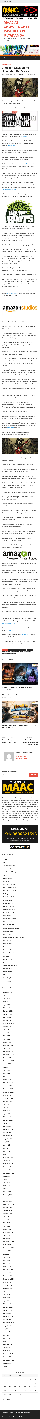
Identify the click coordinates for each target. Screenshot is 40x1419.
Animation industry (8, 623)
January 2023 (7, 1123)
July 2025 (6, 1029)
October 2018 (7, 1282)
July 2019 (6, 1254)
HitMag (21, 1416)
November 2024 (8, 1054)
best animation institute (23, 651)
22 (20, 1390)
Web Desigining (8, 978)
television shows (11, 293)
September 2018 (8, 1285)
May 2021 (6, 1185)
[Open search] (35, 58)
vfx (4, 962)
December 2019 (8, 1238)
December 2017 (8, 1313)
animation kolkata (9, 651)
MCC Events (7, 934)
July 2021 (6, 1179)
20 (10, 1390)
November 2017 (8, 1316)
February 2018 (8, 1307)
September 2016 (8, 1360)
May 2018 (6, 1297)
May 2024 (6, 1073)
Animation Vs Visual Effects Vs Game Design (17, 687)
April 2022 (6, 1151)
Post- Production (8, 947)
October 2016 (7, 1357)
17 (30, 1387)
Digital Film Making (9, 887)
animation (24, 136)
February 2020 (8, 1232)
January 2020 (7, 1235)
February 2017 (8, 1344)
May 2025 (6, 1036)
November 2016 (8, 1354)
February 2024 (8, 1082)
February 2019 (8, 1269)
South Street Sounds (9, 189)
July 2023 (6, 1104)
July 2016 (6, 1366)
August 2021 (7, 1176)
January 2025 (7, 1048)
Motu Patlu (25, 634)
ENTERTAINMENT (9, 897)
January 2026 (7, 1014)
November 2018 (8, 1279)
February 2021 (8, 1195)
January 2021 (7, 1198)
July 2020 (6, 1216)
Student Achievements (10, 950)
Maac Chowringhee (9, 918)
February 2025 (8, 1045)
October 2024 (7, 1058)
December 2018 (8, 1276)
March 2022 (7, 1154)
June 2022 (6, 1145)
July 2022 (6, 1142)
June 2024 (6, 1070)
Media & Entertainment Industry (13, 937)
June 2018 (6, 1294)
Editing (5, 894)
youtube (10, 630)
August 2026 (7, 992)
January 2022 (7, 1160)
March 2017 (7, 1341)
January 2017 (7, 1347)
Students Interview (9, 953)
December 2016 (8, 1350)
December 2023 (8, 1089)
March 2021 (7, 1192)
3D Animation (22, 650)
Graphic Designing (9, 909)
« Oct (4, 1399)
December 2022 (8, 1126)
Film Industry (7, 900)
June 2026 (6, 998)
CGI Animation (8, 878)
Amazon (13, 284)
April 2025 (6, 1039)
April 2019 (6, 1263)
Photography (7, 943)
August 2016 (7, 1363)
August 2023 (7, 1101)
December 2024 (8, 1051)
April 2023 (6, 1114)
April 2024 (6, 1076)
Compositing (7, 881)
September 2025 (8, 1023)
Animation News (8, 869)
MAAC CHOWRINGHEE (9, 653)
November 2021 (8, 1167)
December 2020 (8, 1201)
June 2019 (6, 1257)
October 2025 (7, 1020)
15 (20, 1387)
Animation (5, 108)
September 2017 (8, 1322)
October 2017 (7, 1319)
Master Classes (8, 931)
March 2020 (7, 1229)
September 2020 (8, 1210)
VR (4, 975)
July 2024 (6, 1067)
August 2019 (7, 1251)
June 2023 (6, 1107)
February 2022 (8, 1157)
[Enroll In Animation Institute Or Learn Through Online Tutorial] (20, 713)
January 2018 (7, 1310)
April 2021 (6, 1188)
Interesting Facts (8, 912)
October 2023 (7, 1095)
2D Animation (12, 650)
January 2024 (7, 1086)
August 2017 (7, 1326)
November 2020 (8, 1204)
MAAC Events (7, 922)
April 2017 (6, 1338)
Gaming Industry (8, 906)
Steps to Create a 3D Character (13, 695)
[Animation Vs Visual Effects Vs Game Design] (20, 674)
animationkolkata (20, 74)
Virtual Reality (7, 968)
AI (4, 862)
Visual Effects (7, 971)
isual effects (7, 915)
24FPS (5, 859)
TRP (27, 164)
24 (30, 1390)
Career (5, 875)
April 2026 (6, 1005)
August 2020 (7, 1213)
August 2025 (7, 1026)
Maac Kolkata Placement (11, 928)
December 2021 (8, 1163)
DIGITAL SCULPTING (10, 890)
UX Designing (7, 959)
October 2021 (7, 1170)
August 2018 (7, 1288)
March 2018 (7, 1304)
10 (30, 1383)
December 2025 (8, 1017)
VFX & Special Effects (10, 965)
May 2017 (6, 1335)
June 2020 (6, 1220)
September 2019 (8, 1248)
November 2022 (8, 1129)
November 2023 (8, 1092)
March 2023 (7, 1117)
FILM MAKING (8, 903)
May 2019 (6, 1260)
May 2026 (6, 1001)
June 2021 (6, 1182)
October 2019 (7, 1244)
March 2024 (7, 1079)
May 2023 (6, 1110)
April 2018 (6, 1301)
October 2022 (7, 1132)
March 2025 (7, 1042)
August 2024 (7, 1064)
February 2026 (8, 1011)
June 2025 (6, 1033)
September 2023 (8, 1098)
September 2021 (8, 1173)
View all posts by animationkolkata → (22, 757)
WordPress (12, 1416)
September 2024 (8, 1061)
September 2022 (8, 1135)
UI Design (6, 956)
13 (10, 1387)
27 (10, 1394)
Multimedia (7, 940)
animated (30, 650)
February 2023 (8, 1120)
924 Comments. (31, 74)
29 (20, 1394)
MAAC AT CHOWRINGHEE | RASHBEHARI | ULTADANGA (18, 28)
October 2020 (7, 1207)
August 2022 (7, 1139)
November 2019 (8, 1241)
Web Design (7, 981)
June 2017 (6, 1332)
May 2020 (6, 1223)
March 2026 (7, 1008)
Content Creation (9, 884)
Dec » (8, 1399)
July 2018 (6, 1291)
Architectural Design (9, 872)
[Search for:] (20, 775)
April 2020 (6, 1226)
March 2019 (7, 1266)
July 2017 (6, 1329)
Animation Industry (7, 64)
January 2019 (7, 1273)
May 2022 (6, 1148)
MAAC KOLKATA (9, 925)
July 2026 (6, 995)
